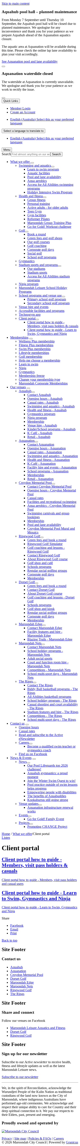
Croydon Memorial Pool (35, 482)
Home (6, 834)
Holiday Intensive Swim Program (49, 192)
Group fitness (36, 200)
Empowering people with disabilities (51, 792)
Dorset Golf (27, 582)
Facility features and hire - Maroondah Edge (44, 633)
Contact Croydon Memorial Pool (49, 486)
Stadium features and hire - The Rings (52, 712)
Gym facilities (36, 215)
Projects (24, 823)
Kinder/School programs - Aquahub (51, 429)
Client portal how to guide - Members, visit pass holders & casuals (52, 324)
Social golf (34, 253)
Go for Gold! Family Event (45, 819)
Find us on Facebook (33, 754)
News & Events (21, 758)
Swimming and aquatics (35, 165)
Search (6, 154)
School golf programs (41, 257)
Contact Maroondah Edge (44, 628)
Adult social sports (39, 658)
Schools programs (39, 567)
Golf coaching (37, 246)
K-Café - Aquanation (41, 463)
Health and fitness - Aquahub (47, 410)
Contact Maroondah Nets (44, 647)
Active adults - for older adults (47, 207)
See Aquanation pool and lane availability (30, 61)
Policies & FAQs (39, 1138)
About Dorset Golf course (44, 593)
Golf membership (30, 356)
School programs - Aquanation (47, 471)
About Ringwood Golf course (47, 559)
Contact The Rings (40, 685)
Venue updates (28, 803)
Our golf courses (38, 242)
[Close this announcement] (3, 66)
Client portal (27, 318)
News (23, 761)
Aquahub (25, 391)
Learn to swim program (43, 169)
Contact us (17, 723)
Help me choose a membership (39, 360)
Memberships (19, 337)
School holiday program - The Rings (52, 700)
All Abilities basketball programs (49, 696)
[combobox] (23, 131)
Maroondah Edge (30, 624)
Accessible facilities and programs (41, 311)
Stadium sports (37, 272)
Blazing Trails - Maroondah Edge (49, 639)
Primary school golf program (46, 299)
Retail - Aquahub (38, 437)
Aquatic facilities (38, 173)
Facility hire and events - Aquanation (52, 467)
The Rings (26, 681)
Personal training (38, 204)
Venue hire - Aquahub (42, 425)
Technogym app (30, 314)
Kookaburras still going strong (47, 800)
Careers (24, 742)
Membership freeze (32, 375)
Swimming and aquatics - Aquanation (52, 456)
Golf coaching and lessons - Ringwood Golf (46, 549)
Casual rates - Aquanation (44, 452)
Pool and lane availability (44, 177)
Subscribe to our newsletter (20, 1077)
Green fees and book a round (46, 540)
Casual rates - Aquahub (43, 402)
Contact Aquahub (39, 395)
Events (23, 815)
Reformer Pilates (38, 219)
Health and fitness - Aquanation (48, 460)
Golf (22, 230)
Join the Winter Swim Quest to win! (51, 781)
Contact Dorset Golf (41, 589)
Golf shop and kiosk (41, 609)
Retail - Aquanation (40, 479)
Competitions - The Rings (44, 716)
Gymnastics (27, 261)
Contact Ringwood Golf (43, 555)
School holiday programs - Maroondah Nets (45, 652)
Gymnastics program (41, 414)
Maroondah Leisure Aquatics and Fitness (37, 1028)
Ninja (22, 368)
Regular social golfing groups (47, 570)
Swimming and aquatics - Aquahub (51, 406)
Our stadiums (36, 268)
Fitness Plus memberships (36, 345)
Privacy (7, 1138)
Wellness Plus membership (37, 341)
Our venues (18, 387)
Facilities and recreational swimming (51, 502)
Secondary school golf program (48, 303)
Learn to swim (28, 364)
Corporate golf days (40, 249)
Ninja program (28, 284)
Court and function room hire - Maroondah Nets (47, 664)
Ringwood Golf (29, 536)
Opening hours (29, 727)
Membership (35, 421)
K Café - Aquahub (39, 433)
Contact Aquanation (40, 444)
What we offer (22, 834)
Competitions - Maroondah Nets (49, 670)
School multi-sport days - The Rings (51, 719)
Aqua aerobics (37, 181)
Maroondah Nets (30, 643)
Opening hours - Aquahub (45, 398)
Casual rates (35, 498)
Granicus (72, 1142)
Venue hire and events (33, 307)
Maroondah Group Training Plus (49, 223)
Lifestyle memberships (34, 353)
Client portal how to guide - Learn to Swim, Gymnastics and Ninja (52, 331)
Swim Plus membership (35, 349)
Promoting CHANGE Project (47, 826)
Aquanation (27, 440)
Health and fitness (31, 196)
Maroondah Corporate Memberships (43, 383)
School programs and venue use (40, 295)
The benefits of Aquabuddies (46, 796)
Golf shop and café (40, 563)
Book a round (36, 234)
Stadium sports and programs (38, 265)
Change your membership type (39, 379)
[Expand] (32, 162)
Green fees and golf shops (44, 238)
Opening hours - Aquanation (46, 448)
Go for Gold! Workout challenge (49, 226)
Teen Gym (34, 211)
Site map (20, 1138)
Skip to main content (15, 3)
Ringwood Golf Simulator (45, 544)
